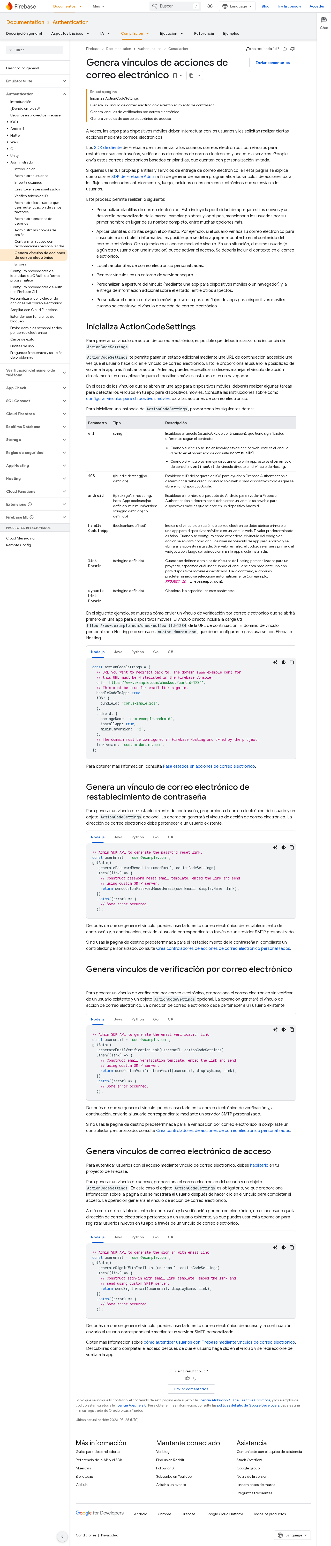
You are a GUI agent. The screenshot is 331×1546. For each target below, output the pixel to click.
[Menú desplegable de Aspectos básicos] (89, 33)
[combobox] (175, 6)
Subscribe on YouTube (174, 1476)
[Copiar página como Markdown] (191, 75)
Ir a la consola (289, 6)
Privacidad (109, 1535)
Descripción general (24, 33)
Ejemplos (231, 33)
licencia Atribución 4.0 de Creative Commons (234, 1400)
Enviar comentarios (273, 62)
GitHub (81, 1484)
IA (102, 33)
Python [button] (138, 651)
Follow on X (165, 1468)
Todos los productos (269, 1514)
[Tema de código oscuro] (284, 662)
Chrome (164, 1514)
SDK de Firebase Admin (133, 176)
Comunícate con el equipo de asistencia (269, 1451)
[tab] (97, 652)
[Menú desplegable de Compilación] (149, 33)
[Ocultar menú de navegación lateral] (62, 1537)
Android (140, 1514)
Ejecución (168, 33)
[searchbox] (34, 50)
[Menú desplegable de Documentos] (82, 6)
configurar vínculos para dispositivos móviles (128, 398)
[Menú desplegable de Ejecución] (183, 33)
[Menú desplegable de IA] (110, 33)
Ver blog (163, 1451)
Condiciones (86, 1535)
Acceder (317, 6)
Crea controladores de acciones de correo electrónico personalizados (223, 948)
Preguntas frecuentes (254, 1493)
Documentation (25, 22)
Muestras (83, 1468)
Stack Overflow (249, 1460)
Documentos (64, 6)
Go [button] (156, 651)
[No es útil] (292, 49)
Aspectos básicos (67, 33)
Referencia (204, 33)
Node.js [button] (98, 651)
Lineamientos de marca (256, 1484)
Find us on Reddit (170, 1460)
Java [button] (118, 651)
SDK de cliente (108, 147)
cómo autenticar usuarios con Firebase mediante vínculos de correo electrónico (219, 1342)
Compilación (132, 33)
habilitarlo (259, 1165)
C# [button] (170, 651)
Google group (248, 1468)
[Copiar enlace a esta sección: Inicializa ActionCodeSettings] (201, 327)
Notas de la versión (252, 1476)
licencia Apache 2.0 (131, 1405)
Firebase (93, 49)
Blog (265, 6)
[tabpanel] (191, 708)
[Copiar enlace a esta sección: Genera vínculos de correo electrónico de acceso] (276, 1152)
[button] (30, 81)
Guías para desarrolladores (98, 1451)
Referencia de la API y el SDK (99, 1460)
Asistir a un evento (171, 1484)
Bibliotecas (84, 1476)
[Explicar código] (275, 662)
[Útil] (285, 49)
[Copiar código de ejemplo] (292, 662)
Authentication (70, 22)
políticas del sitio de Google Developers (248, 1405)
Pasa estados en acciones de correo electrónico (209, 766)
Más (96, 6)
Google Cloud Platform (224, 1514)
